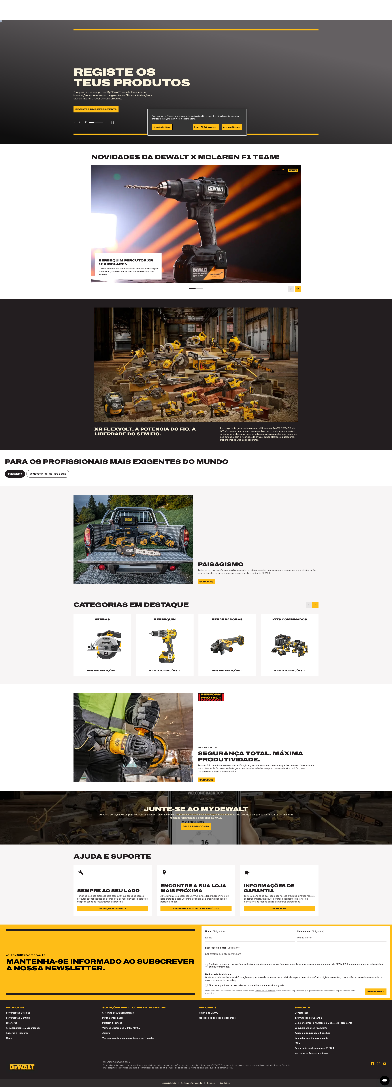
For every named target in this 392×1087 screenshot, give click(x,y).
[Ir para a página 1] (192, 288)
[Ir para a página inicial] (22, 1067)
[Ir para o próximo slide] (298, 289)
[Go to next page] (104, 122)
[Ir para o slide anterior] (291, 289)
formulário (209, 993)
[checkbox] (206, 965)
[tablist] (196, 474)
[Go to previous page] (75, 122)
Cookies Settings (162, 127)
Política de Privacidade (265, 991)
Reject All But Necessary (206, 127)
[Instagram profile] (378, 1063)
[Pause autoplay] (112, 122)
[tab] (15, 474)
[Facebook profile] (372, 1063)
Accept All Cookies (232, 127)
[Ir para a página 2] (199, 288)
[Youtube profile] (384, 1063)
